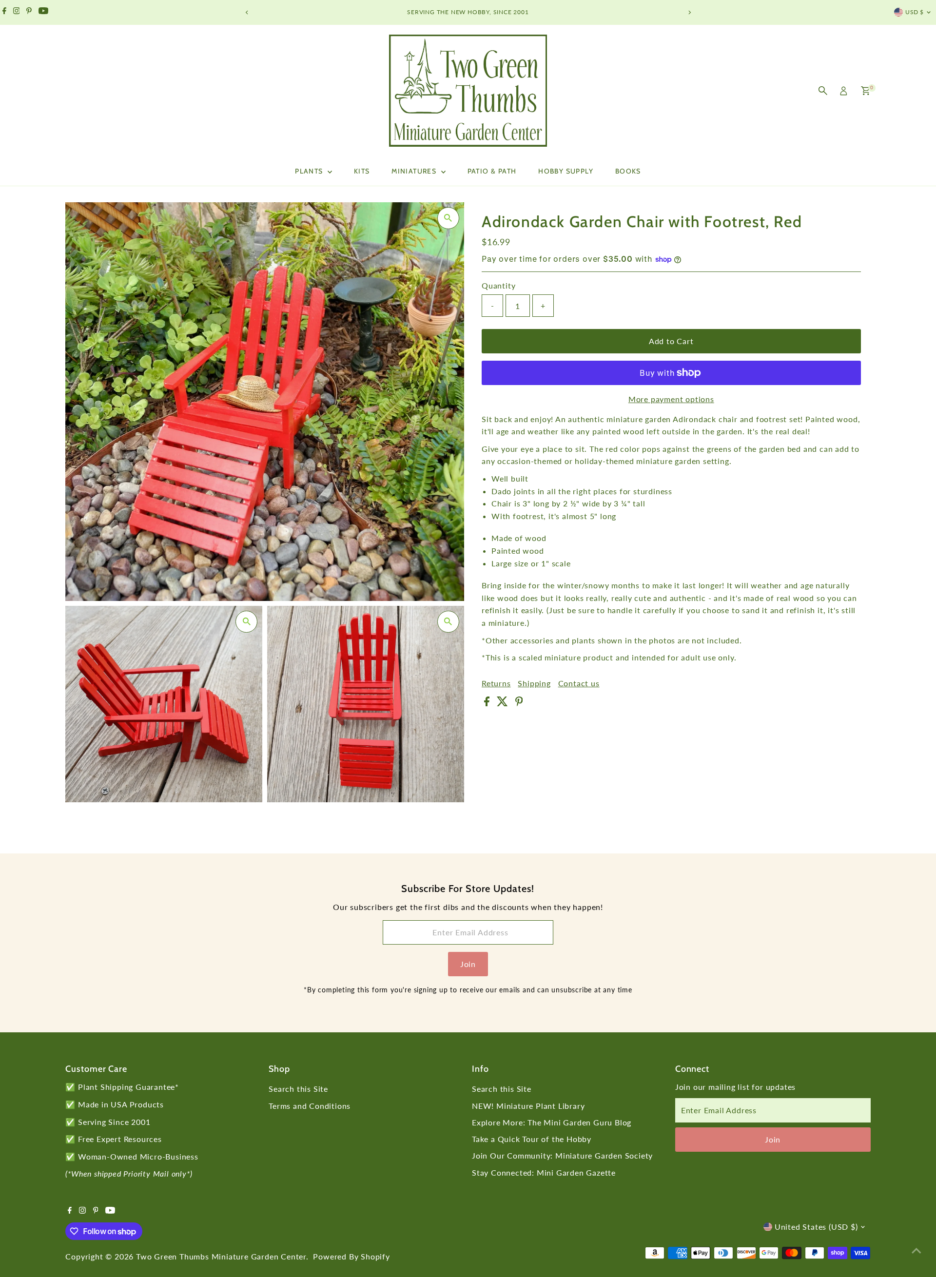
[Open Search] (823, 90)
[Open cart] (865, 90)
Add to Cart (671, 341)
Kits (362, 171)
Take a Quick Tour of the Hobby (531, 1138)
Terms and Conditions (310, 1105)
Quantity (498, 285)
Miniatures (414, 171)
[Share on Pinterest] (519, 703)
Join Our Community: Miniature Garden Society (562, 1155)
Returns (496, 683)
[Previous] (247, 12)
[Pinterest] (29, 12)
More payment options (671, 399)
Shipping (534, 683)
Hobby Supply (565, 171)
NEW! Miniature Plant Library (528, 1105)
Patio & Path (492, 171)
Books (628, 171)
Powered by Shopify (351, 1256)
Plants (310, 171)
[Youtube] (43, 12)
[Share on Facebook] (488, 703)
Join (468, 963)
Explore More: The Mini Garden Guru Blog (551, 1122)
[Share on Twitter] (503, 703)
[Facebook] (4, 12)
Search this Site (298, 1088)
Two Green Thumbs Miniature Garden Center (221, 1256)
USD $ (914, 12)
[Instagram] (16, 12)
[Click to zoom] (448, 218)
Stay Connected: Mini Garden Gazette (544, 1172)
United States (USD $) (816, 1226)
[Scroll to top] (916, 1250)
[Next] (689, 12)
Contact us (579, 683)
